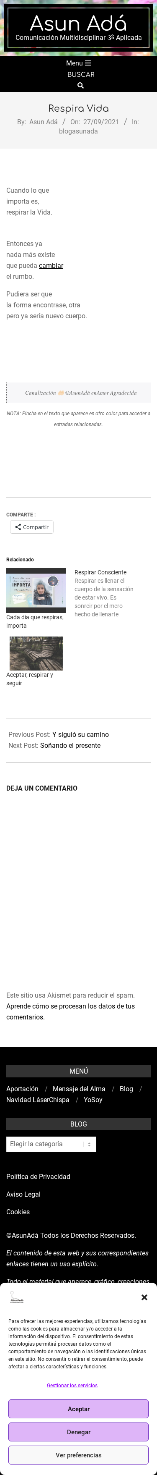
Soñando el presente (70, 745)
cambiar (51, 266)
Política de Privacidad (38, 1177)
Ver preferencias (79, 1455)
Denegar (78, 1432)
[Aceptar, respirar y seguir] (36, 654)
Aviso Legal (23, 1194)
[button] (144, 1297)
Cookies (18, 1212)
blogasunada (78, 131)
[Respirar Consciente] (109, 593)
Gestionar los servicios (72, 1386)
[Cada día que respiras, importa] (36, 590)
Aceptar (79, 1409)
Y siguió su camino (80, 735)
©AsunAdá (22, 1235)
